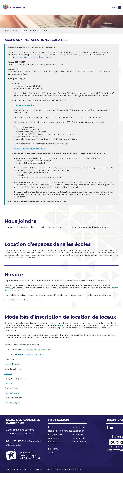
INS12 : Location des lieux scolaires (34, 349)
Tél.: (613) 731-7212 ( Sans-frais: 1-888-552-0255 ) (24, 443)
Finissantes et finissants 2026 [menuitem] (54, 447)
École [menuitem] (51, 427)
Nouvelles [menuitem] (77, 434)
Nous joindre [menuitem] (79, 438)
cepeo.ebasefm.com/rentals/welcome (34, 57)
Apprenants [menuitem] (54, 438)
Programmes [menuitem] (55, 434)
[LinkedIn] (111, 427)
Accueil (8, 30)
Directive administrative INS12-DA (28, 354)
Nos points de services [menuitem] (60, 430)
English (16, 364)
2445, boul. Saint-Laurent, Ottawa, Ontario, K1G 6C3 (20, 432)
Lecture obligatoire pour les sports (30, 148)
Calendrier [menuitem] (78, 430)
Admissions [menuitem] (78, 427)
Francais (8, 393)
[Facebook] (108, 427)
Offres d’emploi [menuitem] (80, 441)
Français (8, 364)
